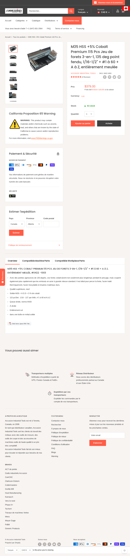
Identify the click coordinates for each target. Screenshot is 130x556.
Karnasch (9, 497)
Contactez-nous (72, 20)
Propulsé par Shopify (12, 543)
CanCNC (9, 477)
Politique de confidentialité (61, 440)
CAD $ (24, 550)
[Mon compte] (117, 11)
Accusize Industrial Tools (83, 73)
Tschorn (8, 509)
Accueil (8, 20)
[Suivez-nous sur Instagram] (44, 544)
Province (30, 218)
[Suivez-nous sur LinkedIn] (59, 544)
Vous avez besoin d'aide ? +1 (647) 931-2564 (23, 28)
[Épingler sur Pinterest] (109, 77)
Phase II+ (9, 505)
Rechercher (56, 425)
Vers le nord (10, 501)
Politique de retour (58, 436)
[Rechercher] (71, 11)
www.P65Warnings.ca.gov (42, 138)
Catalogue (36, 20)
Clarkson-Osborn (12, 481)
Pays (11, 218)
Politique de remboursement (20, 245)
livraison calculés (98, 90)
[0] (122, 10)
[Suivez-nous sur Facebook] (40, 544)
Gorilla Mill (9, 489)
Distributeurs (50, 20)
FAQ (49, 28)
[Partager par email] (119, 77)
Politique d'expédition (60, 432)
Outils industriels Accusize (16, 473)
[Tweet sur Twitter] (114, 77)
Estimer (16, 233)
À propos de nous (58, 428)
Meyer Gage (10, 520)
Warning (54, 456)
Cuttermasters (11, 485)
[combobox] (47, 11)
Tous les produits (19, 37)
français (10, 550)
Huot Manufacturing (13, 493)
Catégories (20, 20)
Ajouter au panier (83, 123)
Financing (80, 28)
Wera (7, 516)
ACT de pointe (11, 469)
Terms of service (62, 28)
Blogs (53, 452)
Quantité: (75, 114)
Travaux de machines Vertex (17, 513)
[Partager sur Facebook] (105, 77)
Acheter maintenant (109, 124)
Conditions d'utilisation (60, 444)
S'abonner (97, 443)
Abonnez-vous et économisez (110, 3)
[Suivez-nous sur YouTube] (54, 544)
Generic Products (12, 528)
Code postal (48, 218)
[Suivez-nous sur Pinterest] (49, 544)
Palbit (7, 524)
